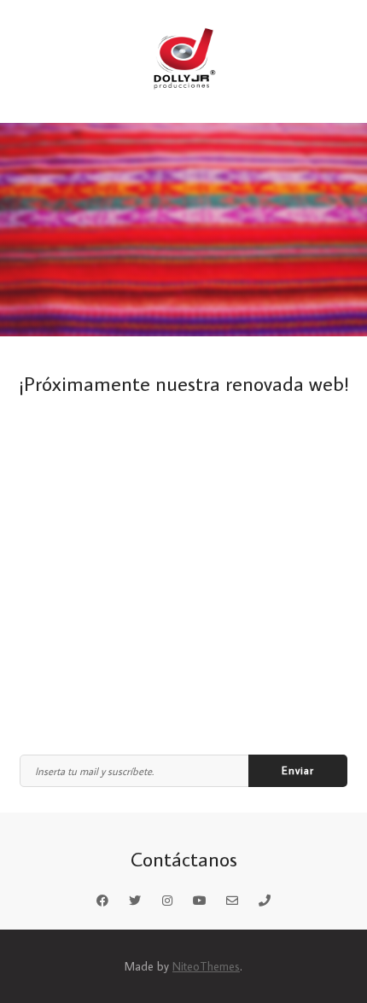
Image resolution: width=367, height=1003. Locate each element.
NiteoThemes (206, 966)
